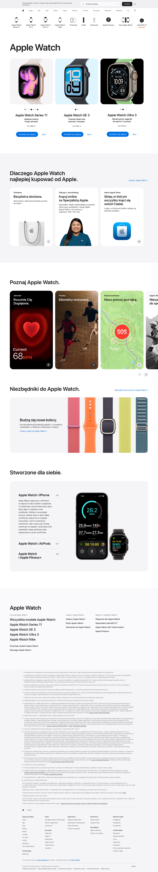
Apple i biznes (94, 820)
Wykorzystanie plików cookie (47, 869)
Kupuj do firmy (94, 823)
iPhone (24, 829)
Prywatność (117, 826)
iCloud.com (48, 826)
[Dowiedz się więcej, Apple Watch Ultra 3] (122, 84)
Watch (24, 831)
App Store (48, 848)
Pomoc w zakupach (74, 829)
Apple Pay (25, 854)
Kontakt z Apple (118, 851)
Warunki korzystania (65, 869)
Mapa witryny (105, 869)
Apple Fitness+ (49, 845)
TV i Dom (25, 837)
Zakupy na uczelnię (96, 833)
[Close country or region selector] (135, 4)
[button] (100, 4)
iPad (23, 826)
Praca (115, 839)
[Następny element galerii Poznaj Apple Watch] (146, 374)
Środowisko (117, 823)
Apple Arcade (49, 842)
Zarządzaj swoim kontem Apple (55, 820)
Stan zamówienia (73, 826)
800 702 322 (75, 860)
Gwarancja (116, 842)
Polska (133, 866)
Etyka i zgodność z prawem (121, 848)
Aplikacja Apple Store (74, 820)
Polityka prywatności (29, 869)
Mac (23, 823)
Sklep (24, 820)
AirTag (24, 840)
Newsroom (116, 833)
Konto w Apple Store (51, 823)
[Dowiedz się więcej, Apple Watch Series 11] (31, 84)
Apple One (48, 833)
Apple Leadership (118, 836)
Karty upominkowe (28, 846)
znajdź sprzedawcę (42, 860)
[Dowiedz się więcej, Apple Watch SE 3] (76, 84)
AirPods (24, 834)
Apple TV (48, 836)
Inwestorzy (116, 845)
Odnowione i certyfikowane (76, 823)
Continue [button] (127, 4)
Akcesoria (25, 843)
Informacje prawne (93, 869)
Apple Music (49, 839)
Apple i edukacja (95, 830)
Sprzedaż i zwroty (79, 869)
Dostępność (117, 820)
